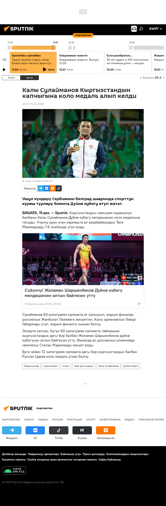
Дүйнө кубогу (131, 365)
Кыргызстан (50, 365)
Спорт (65, 365)
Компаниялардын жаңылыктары (127, 454)
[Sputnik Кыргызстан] (20, 32)
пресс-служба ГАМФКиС (39, 180)
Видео (129, 419)
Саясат (29, 419)
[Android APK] (14, 470)
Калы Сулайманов (108, 365)
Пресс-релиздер (94, 454)
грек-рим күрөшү (83, 365)
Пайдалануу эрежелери (43, 454)
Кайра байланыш (110, 459)
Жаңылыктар (31, 365)
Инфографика (110, 419)
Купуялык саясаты (14, 459)
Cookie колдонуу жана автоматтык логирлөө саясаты (62, 459)
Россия (57, 419)
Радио (43, 419)
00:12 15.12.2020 (33, 104)
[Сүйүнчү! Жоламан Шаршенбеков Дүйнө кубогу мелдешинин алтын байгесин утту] (83, 259)
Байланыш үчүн (71, 454)
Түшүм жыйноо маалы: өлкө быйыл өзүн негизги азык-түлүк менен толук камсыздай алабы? (33, 63)
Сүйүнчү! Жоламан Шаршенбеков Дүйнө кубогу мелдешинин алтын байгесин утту (73, 292)
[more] (139, 303)
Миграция (74, 419)
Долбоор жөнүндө (14, 454)
